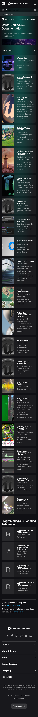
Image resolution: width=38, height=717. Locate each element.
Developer (8, 19)
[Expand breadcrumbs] (15, 19)
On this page (7, 50)
